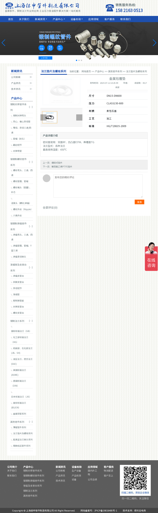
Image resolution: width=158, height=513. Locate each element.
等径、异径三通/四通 (21, 130)
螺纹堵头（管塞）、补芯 (21, 190)
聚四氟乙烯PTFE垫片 (62, 166)
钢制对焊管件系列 (32, 470)
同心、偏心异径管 (21, 121)
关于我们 (24, 19)
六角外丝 (17, 215)
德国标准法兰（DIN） (18, 383)
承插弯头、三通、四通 (22, 237)
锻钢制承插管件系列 (33, 480)
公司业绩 (92, 479)
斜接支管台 (18, 282)
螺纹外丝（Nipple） (23, 209)
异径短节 (17, 288)
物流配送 (108, 470)
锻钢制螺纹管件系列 (33, 475)
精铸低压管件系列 (21, 445)
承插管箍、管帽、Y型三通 (21, 248)
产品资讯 (60, 475)
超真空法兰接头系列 (23, 439)
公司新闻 (60, 470)
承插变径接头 (19, 256)
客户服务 (109, 19)
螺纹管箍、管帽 (20, 181)
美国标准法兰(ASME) (18, 372)
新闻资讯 (40, 19)
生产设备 (76, 470)
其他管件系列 (115, 71)
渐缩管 (16, 294)
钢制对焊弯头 (19, 115)
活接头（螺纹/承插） (21, 203)
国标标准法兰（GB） (21, 331)
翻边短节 (17, 144)
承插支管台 (18, 275)
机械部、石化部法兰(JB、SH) (22, 351)
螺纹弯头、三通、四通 (22, 173)
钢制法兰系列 (30, 490)
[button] (76, 60)
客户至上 (108, 475)
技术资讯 (60, 480)
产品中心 (58, 19)
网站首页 (86, 71)
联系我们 (125, 19)
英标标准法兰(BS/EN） (18, 405)
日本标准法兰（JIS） (21, 396)
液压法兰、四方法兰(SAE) (22, 361)
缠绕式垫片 (57, 162)
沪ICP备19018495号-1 (105, 510)
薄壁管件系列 (19, 427)
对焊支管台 (18, 306)
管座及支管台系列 (32, 485)
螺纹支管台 (18, 312)
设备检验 (76, 19)
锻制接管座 (18, 300)
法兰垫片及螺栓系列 (23, 433)
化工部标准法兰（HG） (19, 340)
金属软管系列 (19, 413)
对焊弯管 (17, 150)
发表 (139, 202)
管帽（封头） (19, 138)
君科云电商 (140, 510)
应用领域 (93, 19)
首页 (10, 19)
